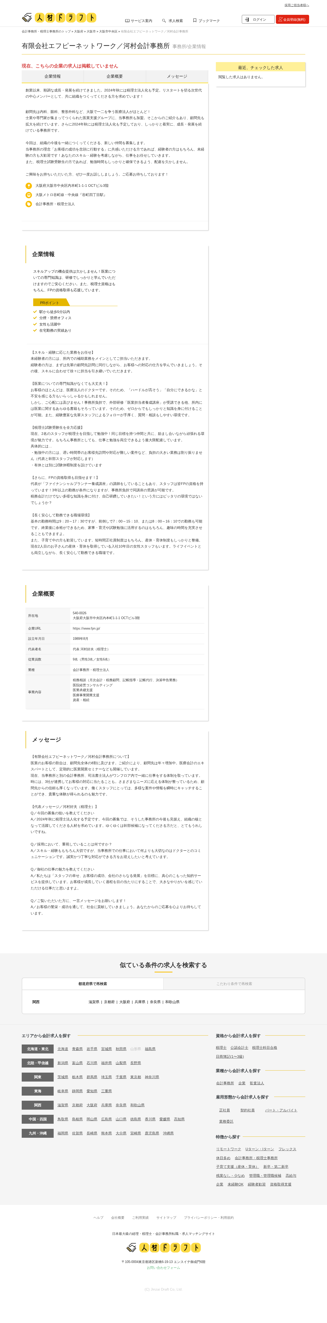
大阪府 (78, 31)
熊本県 (106, 1133)
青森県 (77, 1049)
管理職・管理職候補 (265, 1176)
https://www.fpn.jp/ (86, 628)
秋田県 (121, 1049)
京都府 (109, 1002)
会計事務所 (225, 1083)
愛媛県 (164, 1119)
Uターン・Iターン (260, 1149)
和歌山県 (172, 1002)
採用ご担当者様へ (297, 5)
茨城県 (62, 1077)
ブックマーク (209, 21)
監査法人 (257, 1083)
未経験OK (235, 1184)
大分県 (121, 1133)
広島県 (106, 1119)
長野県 (135, 1063)
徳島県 (135, 1119)
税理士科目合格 (264, 1048)
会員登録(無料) (294, 19)
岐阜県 (62, 1091)
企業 (242, 1083)
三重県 (106, 1091)
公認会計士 (239, 1048)
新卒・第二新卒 (275, 1167)
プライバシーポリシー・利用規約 (209, 1218)
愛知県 (92, 1091)
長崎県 (92, 1133)
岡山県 (92, 1119)
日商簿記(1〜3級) (230, 1056)
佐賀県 (77, 1133)
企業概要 (115, 76)
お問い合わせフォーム (163, 1268)
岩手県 (92, 1049)
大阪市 (91, 31)
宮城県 (106, 1049)
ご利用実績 (140, 1218)
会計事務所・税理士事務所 (256, 1158)
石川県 (92, 1063)
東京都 (135, 1077)
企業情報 (52, 76)
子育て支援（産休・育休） (237, 1167)
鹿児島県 (152, 1133)
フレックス (287, 1149)
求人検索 (176, 21)
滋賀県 (94, 1002)
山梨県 (121, 1063)
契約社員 (247, 1110)
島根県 (77, 1119)
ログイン (259, 19)
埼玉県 (106, 1077)
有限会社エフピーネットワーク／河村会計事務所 (154, 31)
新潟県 (62, 1063)
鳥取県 (62, 1119)
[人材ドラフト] (59, 18)
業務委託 (226, 1121)
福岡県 (62, 1133)
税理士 (221, 1048)
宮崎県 (135, 1133)
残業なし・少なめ (230, 1176)
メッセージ (177, 76)
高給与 (291, 1176)
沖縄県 (168, 1133)
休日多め (223, 1158)
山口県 (121, 1119)
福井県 (106, 1063)
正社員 (224, 1110)
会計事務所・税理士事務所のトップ (46, 31)
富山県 (77, 1063)
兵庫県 (140, 1002)
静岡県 (77, 1091)
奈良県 (155, 1002)
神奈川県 (152, 1077)
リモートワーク (228, 1149)
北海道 (62, 1049)
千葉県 (121, 1077)
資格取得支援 (280, 1184)
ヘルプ (98, 1218)
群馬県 (92, 1077)
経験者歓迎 (257, 1184)
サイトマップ (166, 1218)
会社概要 (117, 1218)
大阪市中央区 (108, 31)
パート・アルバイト (281, 1110)
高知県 (179, 1119)
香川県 (150, 1119)
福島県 (150, 1049)
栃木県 (77, 1077)
